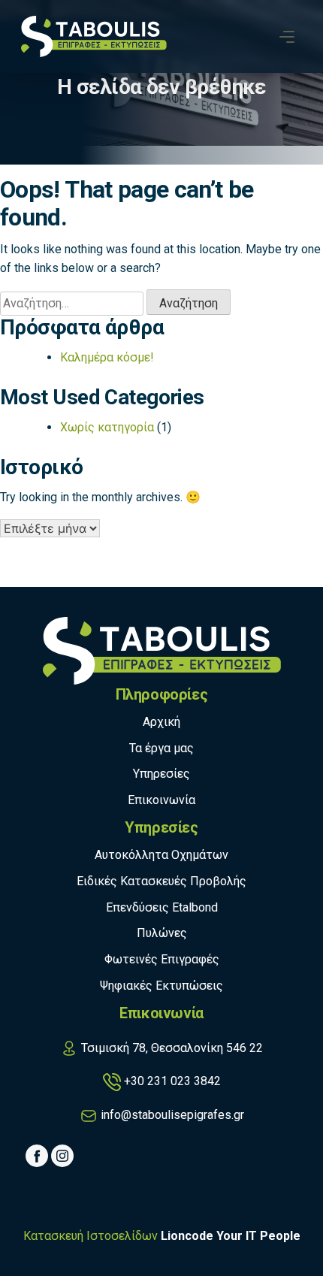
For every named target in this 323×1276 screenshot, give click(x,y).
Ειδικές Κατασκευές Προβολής (161, 881)
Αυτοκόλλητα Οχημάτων (161, 855)
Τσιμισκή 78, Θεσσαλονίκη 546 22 (172, 1048)
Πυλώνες (162, 933)
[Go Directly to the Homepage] (94, 36)
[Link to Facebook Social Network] (37, 1155)
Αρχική (161, 722)
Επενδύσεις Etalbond (162, 907)
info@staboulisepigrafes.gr (172, 1115)
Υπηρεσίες (161, 774)
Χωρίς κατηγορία (107, 427)
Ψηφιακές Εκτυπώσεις (161, 985)
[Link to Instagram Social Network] (62, 1155)
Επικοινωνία (161, 800)
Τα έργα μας (161, 748)
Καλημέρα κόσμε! (107, 357)
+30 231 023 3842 (172, 1081)
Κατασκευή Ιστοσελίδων (90, 1236)
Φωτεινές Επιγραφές (161, 959)
